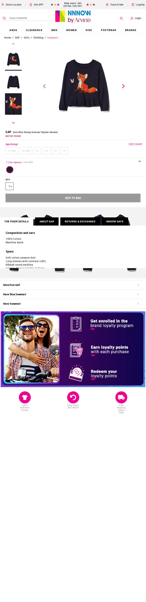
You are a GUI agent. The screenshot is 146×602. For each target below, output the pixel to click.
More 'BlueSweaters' (14, 294)
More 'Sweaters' (12, 303)
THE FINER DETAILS (16, 221)
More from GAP (11, 285)
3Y (46, 150)
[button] (9, 169)
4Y (55, 150)
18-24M (26, 150)
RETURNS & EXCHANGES (80, 221)
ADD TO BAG (73, 198)
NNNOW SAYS (115, 221)
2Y (37, 150)
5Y (64, 150)
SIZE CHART (135, 144)
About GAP (47, 221)
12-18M (11, 150)
